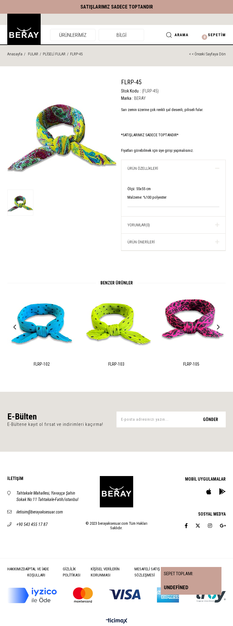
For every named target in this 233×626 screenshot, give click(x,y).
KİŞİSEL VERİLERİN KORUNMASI (105, 572)
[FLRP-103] (116, 321)
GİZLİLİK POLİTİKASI (71, 572)
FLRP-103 (116, 364)
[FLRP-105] (191, 321)
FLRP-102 (42, 364)
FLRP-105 (191, 364)
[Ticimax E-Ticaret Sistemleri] (116, 621)
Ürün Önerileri (141, 242)
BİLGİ (121, 35)
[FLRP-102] (41, 321)
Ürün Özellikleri (142, 168)
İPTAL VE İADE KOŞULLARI (38, 572)
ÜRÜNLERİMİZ (72, 35)
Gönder (210, 419)
